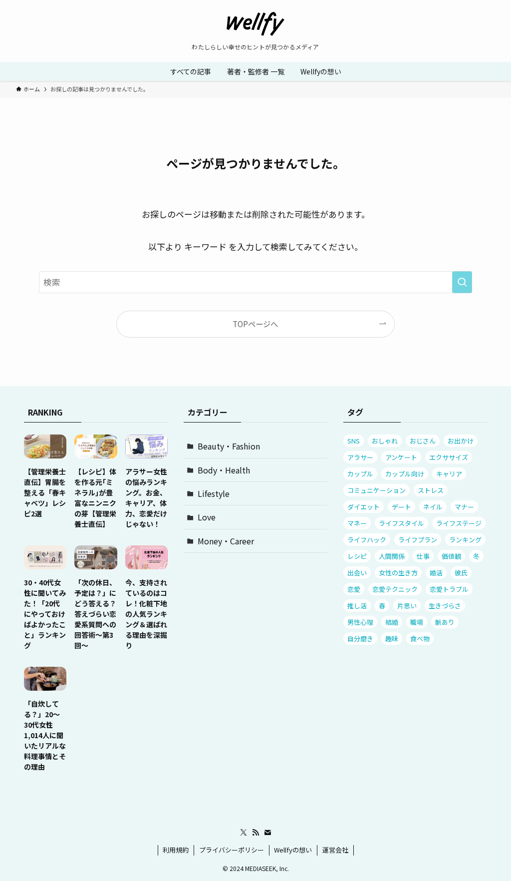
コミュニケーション (376, 490)
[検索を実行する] (462, 282)
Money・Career (226, 541)
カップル (360, 473)
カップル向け (404, 473)
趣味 (391, 638)
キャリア (449, 473)
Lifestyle (214, 493)
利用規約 (176, 850)
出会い (357, 572)
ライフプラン (417, 539)
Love (207, 517)
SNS (353, 440)
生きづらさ (445, 605)
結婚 (391, 622)
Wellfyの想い (293, 850)
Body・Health (224, 470)
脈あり (445, 622)
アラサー (360, 457)
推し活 (357, 605)
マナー (464, 506)
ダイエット (363, 506)
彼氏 (461, 572)
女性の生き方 (398, 572)
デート (401, 506)
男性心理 (360, 622)
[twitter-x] (243, 832)
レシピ (357, 556)
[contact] (267, 832)
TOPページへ (255, 323)
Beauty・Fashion (229, 446)
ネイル (433, 506)
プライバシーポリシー (231, 850)
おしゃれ (385, 440)
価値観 (451, 556)
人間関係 (392, 556)
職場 (416, 622)
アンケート (401, 457)
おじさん (423, 440)
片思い (407, 605)
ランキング (465, 539)
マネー (357, 523)
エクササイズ (448, 457)
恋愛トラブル (449, 589)
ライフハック (366, 539)
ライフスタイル (401, 523)
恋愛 (353, 589)
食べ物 (420, 638)
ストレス (431, 490)
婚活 (436, 572)
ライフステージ (459, 523)
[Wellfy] (255, 24)
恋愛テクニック (395, 589)
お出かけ (461, 440)
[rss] (255, 832)
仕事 (423, 556)
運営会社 (335, 850)
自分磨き (360, 638)
